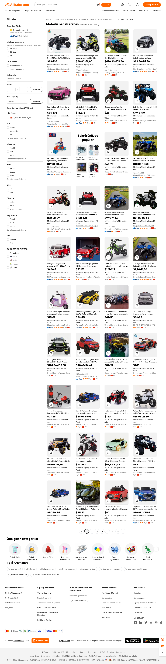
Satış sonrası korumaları (46, 608)
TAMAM (36, 89)
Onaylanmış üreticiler (78, 596)
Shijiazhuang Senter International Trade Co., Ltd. (59, 520)
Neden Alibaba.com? (13, 593)
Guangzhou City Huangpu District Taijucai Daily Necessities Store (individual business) (145, 472)
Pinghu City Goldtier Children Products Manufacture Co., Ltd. (117, 277)
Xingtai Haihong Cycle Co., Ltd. (117, 325)
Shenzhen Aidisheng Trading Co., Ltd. (59, 325)
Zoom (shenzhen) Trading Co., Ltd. (117, 424)
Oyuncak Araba (87, 19)
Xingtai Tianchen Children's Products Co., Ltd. (145, 175)
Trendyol (110, 652)
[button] (98, 4)
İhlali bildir (106, 618)
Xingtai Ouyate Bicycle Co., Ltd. (88, 520)
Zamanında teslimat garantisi (48, 603)
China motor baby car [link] (124, 19)
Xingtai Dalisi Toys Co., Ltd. (57, 124)
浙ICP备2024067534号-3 (149, 660)
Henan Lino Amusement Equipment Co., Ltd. (145, 373)
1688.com (56, 652)
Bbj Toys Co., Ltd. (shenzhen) (58, 277)
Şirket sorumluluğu (12, 603)
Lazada (83, 652)
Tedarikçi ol (138, 593)
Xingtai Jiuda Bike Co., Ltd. (143, 226)
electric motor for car (19, 575)
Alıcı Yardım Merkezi (110, 593)
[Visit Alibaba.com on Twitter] (145, 622)
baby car (32, 569)
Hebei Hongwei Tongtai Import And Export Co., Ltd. (117, 373)
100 (117, 531)
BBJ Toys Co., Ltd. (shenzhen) (145, 69)
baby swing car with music (137, 569)
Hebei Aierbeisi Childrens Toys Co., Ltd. (117, 120)
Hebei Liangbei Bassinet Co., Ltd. (145, 520)
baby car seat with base (111, 569)
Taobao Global (93, 652)
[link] (162, 639)
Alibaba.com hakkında (14, 587)
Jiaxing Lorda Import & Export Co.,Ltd (88, 472)
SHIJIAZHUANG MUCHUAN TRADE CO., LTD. (59, 229)
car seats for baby (89, 569)
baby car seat (16, 569)
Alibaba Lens (18, 641)
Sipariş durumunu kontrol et (145, 603)
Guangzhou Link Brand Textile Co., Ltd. (88, 277)
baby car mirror (48, 569)
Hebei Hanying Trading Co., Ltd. (59, 373)
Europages (120, 652)
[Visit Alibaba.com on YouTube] (156, 622)
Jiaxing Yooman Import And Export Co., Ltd (117, 472)
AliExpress (46, 652)
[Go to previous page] (81, 531)
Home (48, 19)
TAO (103, 652)
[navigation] (25, 276)
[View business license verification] (106, 660)
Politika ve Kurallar (44, 620)
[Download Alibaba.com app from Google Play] (152, 640)
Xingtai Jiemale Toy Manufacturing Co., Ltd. (59, 424)
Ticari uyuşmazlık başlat (111, 603)
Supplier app (64, 641)
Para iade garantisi (44, 598)
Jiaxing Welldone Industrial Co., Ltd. (59, 69)
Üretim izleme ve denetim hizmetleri (47, 614)
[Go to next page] (123, 531)
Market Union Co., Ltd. (142, 424)
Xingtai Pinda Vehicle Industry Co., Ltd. (117, 229)
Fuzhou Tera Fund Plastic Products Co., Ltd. (88, 325)
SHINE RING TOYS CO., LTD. (144, 325)
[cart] (130, 5)
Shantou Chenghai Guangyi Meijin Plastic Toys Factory (59, 172)
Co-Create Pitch (11, 598)
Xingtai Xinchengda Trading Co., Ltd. (88, 72)
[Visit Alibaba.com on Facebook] (135, 622)
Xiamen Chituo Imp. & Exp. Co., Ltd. (88, 226)
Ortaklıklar (138, 613)
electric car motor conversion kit (46, 575)
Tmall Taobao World (70, 652)
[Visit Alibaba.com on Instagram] (151, 622)
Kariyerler (9, 608)
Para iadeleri (106, 608)
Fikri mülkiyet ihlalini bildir (112, 613)
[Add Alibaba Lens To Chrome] (40, 640)
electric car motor (68, 569)
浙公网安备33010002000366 (125, 660)
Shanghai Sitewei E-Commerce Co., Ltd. (59, 472)
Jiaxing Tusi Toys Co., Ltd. (115, 72)
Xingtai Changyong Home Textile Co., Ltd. (88, 424)
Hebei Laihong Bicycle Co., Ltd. (145, 277)
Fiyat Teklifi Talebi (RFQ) (79, 601)
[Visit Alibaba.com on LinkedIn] (140, 622)
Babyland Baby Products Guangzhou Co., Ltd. (145, 120)
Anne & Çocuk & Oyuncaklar (66, 19)
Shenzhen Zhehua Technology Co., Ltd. (117, 520)
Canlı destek (107, 598)
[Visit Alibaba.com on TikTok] (161, 622)
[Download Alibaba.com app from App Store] (133, 640)
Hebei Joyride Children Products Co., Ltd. (117, 172)
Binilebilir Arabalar (105, 19)
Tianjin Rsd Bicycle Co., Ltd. (87, 376)
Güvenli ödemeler (44, 593)
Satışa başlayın (140, 598)
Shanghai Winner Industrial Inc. (88, 120)
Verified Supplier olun (142, 608)
